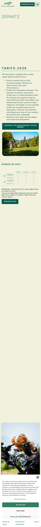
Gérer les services (20, 499)
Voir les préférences (20, 517)
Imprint (36, 521)
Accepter (20, 505)
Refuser (20, 511)
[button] (38, 477)
